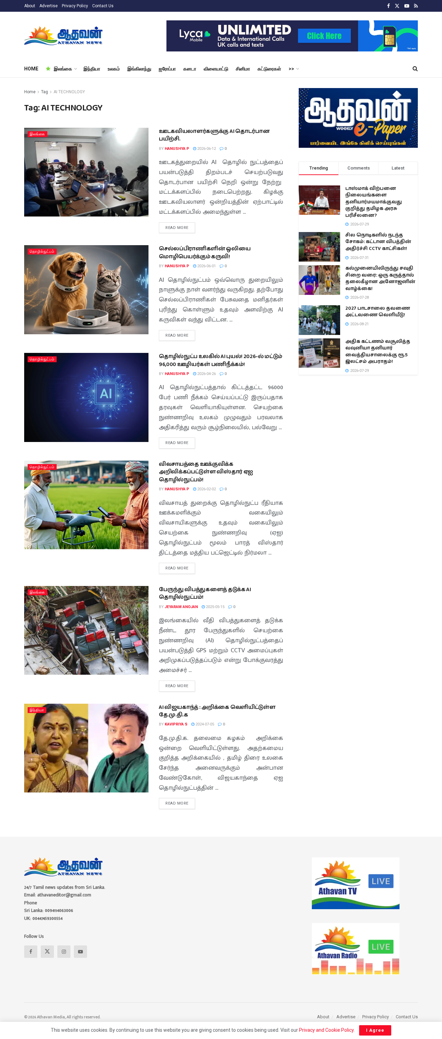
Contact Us (103, 5)
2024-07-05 (204, 724)
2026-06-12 (206, 148)
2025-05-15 (214, 607)
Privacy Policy (75, 5)
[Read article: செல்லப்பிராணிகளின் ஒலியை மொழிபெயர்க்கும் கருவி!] (86, 289)
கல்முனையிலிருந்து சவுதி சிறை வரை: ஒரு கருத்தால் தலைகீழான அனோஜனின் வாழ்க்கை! (380, 278)
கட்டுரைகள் (269, 68)
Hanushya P (177, 148)
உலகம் (114, 68)
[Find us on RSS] (416, 6)
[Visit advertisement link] (292, 35)
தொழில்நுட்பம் (42, 251)
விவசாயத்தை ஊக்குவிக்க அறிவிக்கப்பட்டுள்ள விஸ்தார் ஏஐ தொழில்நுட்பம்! (206, 472)
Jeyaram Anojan (181, 607)
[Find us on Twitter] (397, 6)
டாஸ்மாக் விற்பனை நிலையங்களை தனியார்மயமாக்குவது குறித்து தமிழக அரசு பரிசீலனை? (373, 202)
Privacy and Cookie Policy (326, 1030)
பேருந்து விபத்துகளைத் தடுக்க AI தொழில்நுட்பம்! (205, 593)
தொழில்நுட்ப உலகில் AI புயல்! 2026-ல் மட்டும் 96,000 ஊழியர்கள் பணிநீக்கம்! (220, 360)
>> (291, 68)
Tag (44, 91)
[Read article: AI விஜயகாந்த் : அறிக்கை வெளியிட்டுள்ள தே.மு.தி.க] (86, 748)
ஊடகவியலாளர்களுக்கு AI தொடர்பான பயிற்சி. (214, 135)
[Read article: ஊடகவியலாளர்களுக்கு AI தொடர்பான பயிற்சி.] (86, 172)
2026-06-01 (206, 266)
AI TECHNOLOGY (69, 91)
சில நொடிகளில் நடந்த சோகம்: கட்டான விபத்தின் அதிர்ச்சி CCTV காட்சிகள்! (378, 241)
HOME (31, 68)
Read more (180, 226)
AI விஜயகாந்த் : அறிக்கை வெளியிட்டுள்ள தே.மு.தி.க (217, 711)
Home (30, 91)
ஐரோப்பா (167, 68)
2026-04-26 (206, 374)
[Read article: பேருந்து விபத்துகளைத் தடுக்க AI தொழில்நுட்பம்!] (86, 630)
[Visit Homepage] (64, 36)
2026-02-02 (206, 489)
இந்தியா (92, 68)
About (29, 5)
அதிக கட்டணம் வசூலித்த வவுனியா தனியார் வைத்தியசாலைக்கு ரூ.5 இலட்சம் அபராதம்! (377, 352)
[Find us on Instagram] (63, 951)
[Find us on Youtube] (406, 6)
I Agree (375, 1030)
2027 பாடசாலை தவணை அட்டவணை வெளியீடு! (377, 312)
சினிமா (243, 68)
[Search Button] (415, 68)
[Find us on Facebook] (388, 6)
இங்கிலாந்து (139, 68)
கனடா (189, 68)
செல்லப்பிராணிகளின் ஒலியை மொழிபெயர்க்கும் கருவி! (205, 252)
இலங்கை (63, 68)
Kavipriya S (176, 724)
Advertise (48, 5)
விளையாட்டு (216, 68)
